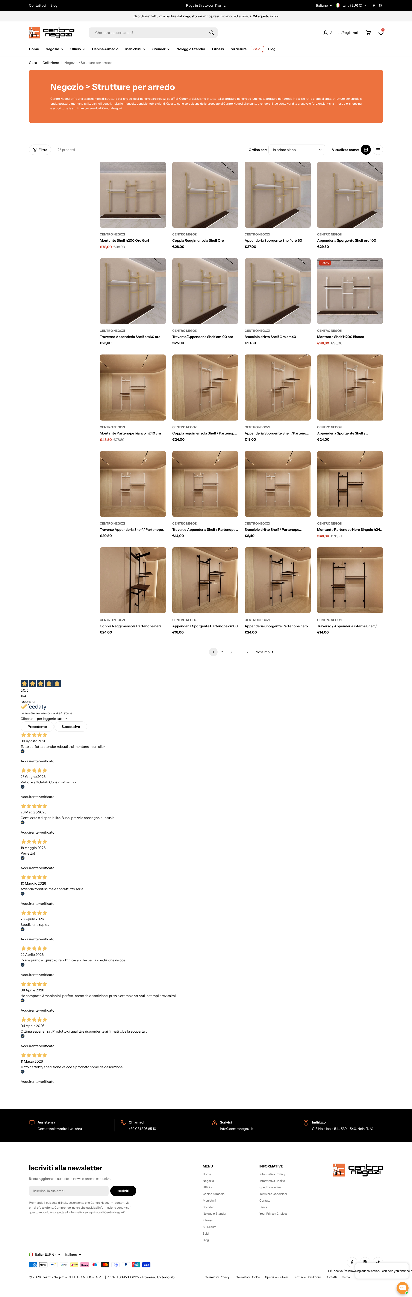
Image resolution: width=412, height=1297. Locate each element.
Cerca (346, 1277)
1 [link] (213, 652)
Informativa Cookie (247, 1277)
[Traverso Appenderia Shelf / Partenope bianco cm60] (205, 484)
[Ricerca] (211, 32)
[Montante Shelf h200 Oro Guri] (133, 195)
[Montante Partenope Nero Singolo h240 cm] (350, 484)
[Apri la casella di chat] (403, 1288)
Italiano (322, 5)
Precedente (37, 726)
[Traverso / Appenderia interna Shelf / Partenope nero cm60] (350, 580)
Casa (33, 62)
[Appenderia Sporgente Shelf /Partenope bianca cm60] (278, 387)
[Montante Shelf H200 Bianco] (350, 291)
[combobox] (153, 32)
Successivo (71, 726)
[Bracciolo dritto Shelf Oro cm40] (278, 291)
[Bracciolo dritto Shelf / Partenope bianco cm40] (278, 484)
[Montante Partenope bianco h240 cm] (133, 387)
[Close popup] (400, 1266)
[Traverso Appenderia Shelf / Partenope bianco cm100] (133, 484)
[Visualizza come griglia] (366, 150)
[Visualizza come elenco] (378, 150)
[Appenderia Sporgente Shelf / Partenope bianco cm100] (350, 387)
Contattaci (37, 5)
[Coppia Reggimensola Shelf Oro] (205, 195)
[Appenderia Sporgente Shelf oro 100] (350, 195)
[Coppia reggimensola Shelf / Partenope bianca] (205, 387)
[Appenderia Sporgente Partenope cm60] (205, 580)
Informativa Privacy (216, 1277)
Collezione (50, 62)
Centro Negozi (112, 234)
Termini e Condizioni (307, 1277)
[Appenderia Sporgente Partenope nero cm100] (278, 580)
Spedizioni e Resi (276, 1277)
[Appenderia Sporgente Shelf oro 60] (278, 195)
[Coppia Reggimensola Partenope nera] (133, 580)
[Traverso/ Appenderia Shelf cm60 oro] (133, 291)
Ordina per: (258, 150)
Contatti (331, 1277)
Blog (54, 5)
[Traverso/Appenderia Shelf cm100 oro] (205, 291)
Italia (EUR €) (352, 5)
